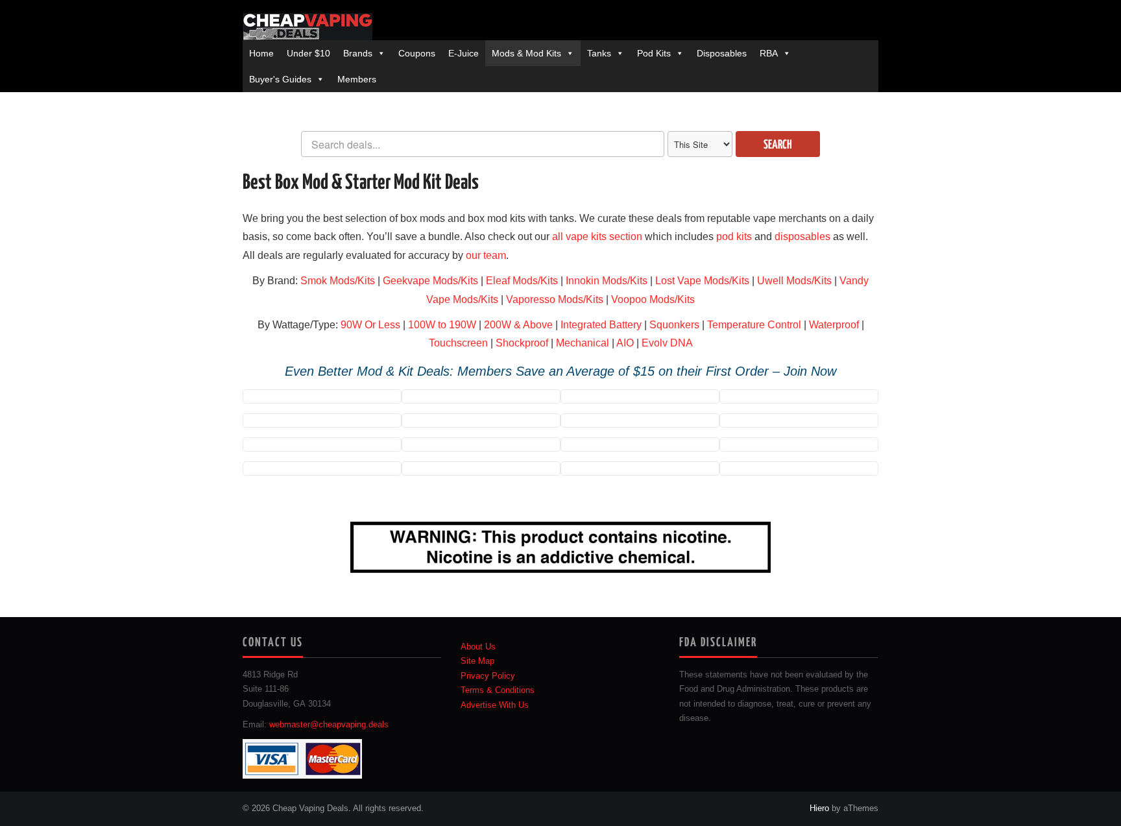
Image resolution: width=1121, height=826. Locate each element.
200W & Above (518, 324)
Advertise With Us (495, 705)
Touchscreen (458, 342)
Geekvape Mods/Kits (430, 280)
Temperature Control (754, 324)
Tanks (599, 53)
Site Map (477, 661)
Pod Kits (654, 53)
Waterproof (834, 324)
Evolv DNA (667, 342)
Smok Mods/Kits (337, 280)
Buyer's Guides (280, 79)
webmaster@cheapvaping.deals (329, 724)
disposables (802, 236)
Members (356, 79)
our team (486, 255)
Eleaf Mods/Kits (522, 280)
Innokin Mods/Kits (606, 280)
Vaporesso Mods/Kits (554, 299)
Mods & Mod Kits (526, 53)
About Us (478, 646)
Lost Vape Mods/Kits (702, 280)
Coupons (416, 53)
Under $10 (308, 53)
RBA (769, 53)
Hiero (819, 808)
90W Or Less (370, 324)
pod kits (734, 236)
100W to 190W (442, 324)
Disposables (722, 53)
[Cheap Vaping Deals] (307, 26)
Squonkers (674, 324)
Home (261, 53)
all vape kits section (597, 236)
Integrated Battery (601, 324)
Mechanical (582, 342)
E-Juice (463, 53)
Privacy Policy (488, 676)
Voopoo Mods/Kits (653, 299)
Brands (357, 53)
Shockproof (522, 342)
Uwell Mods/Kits (794, 280)
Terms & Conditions (498, 690)
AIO (625, 342)
